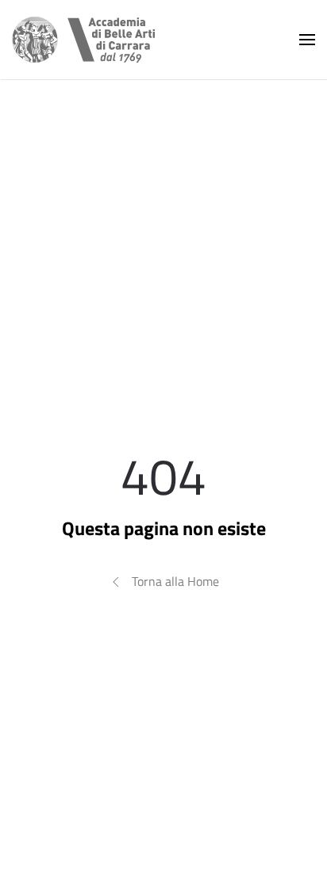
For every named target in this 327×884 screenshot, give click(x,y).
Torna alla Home (175, 581)
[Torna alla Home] (83, 39)
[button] (307, 39)
